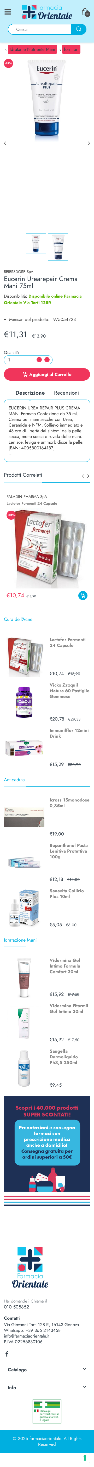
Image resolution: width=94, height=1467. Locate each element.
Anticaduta (14, 779)
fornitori (71, 49)
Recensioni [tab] (66, 393)
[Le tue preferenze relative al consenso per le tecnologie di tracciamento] (85, 1458)
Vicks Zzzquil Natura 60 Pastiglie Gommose (70, 690)
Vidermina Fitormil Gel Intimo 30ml (69, 1008)
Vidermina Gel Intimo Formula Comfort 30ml (65, 966)
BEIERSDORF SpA (18, 272)
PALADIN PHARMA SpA (27, 496)
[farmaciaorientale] (47, 11)
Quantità (11, 352)
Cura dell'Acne (18, 619)
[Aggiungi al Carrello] (82, 595)
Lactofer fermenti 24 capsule (32, 503)
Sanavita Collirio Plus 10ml (67, 893)
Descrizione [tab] (30, 393)
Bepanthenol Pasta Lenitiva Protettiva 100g (69, 851)
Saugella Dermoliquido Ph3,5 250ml (64, 1056)
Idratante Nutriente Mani (32, 49)
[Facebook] (7, 1354)
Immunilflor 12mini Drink (69, 733)
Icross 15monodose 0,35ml (70, 802)
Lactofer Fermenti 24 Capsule (68, 642)
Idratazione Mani (20, 940)
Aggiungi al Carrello (50, 374)
